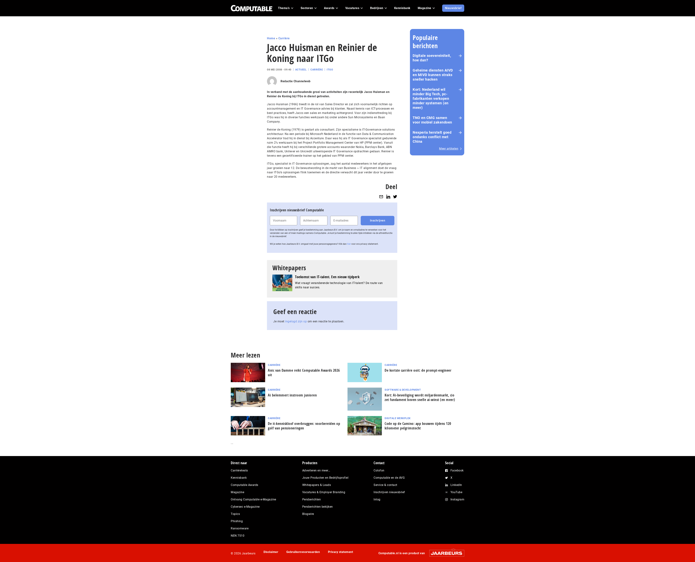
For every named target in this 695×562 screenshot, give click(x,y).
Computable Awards (244, 485)
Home (271, 38)
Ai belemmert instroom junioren (292, 395)
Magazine (237, 492)
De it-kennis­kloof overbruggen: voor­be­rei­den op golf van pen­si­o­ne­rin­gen (304, 426)
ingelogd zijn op (296, 321)
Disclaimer (271, 552)
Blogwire (308, 514)
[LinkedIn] (388, 196)
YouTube (456, 492)
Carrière (284, 38)
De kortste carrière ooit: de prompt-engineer (418, 370)
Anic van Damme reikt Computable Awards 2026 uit (304, 372)
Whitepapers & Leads (316, 485)
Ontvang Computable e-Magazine (253, 499)
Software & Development (403, 389)
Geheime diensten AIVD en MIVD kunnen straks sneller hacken (433, 75)
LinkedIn (456, 485)
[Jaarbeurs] (445, 553)
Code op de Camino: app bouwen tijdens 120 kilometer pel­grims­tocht (418, 426)
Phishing (237, 521)
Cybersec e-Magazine (245, 506)
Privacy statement (340, 552)
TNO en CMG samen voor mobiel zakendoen (432, 120)
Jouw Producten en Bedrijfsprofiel (325, 477)
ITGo (330, 69)
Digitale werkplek (398, 418)
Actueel (301, 69)
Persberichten (311, 499)
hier (349, 244)
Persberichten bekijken (317, 506)
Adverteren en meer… (316, 470)
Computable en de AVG (389, 477)
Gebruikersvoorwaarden (303, 552)
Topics (235, 514)
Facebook (457, 470)
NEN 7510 (237, 535)
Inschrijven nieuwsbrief (389, 492)
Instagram (457, 499)
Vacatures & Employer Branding (323, 492)
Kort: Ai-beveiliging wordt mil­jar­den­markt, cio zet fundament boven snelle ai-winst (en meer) (420, 397)
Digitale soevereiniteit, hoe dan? (432, 57)
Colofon (379, 470)
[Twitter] (395, 196)
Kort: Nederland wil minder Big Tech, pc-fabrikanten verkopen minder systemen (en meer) (431, 98)
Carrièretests (239, 470)
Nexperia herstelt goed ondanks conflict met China (432, 137)
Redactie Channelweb (296, 81)
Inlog (377, 499)
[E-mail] (381, 196)
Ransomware (239, 528)
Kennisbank (239, 477)
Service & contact (385, 485)
